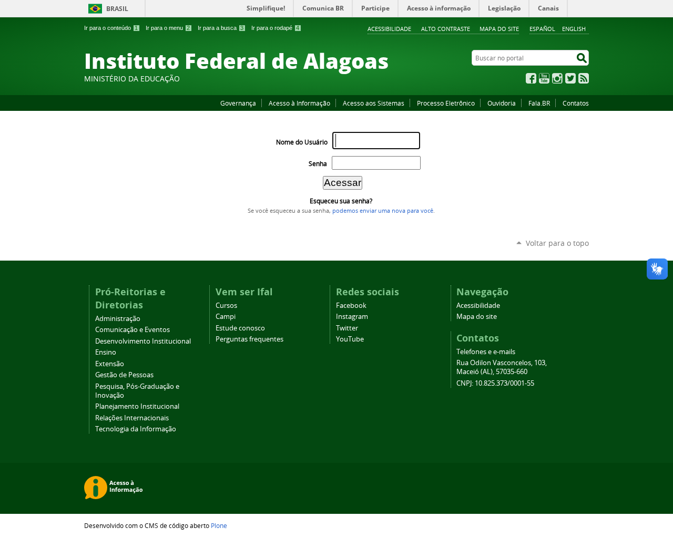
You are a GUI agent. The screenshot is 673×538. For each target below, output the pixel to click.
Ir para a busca (220, 28)
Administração (117, 318)
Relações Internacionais (132, 417)
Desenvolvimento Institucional (143, 341)
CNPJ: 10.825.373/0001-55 (495, 383)
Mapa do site (499, 29)
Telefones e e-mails (485, 351)
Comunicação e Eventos (132, 329)
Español (542, 29)
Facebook (531, 78)
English (574, 29)
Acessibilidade (389, 29)
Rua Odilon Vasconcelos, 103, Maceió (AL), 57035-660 (501, 367)
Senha (318, 163)
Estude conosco (240, 328)
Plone (219, 525)
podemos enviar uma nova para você (382, 210)
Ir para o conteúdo (111, 28)
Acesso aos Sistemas (373, 103)
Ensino (105, 352)
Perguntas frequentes (249, 339)
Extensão (109, 363)
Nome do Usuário (302, 142)
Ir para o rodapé (275, 28)
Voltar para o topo (557, 243)
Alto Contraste (445, 29)
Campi (226, 316)
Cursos (226, 305)
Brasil (117, 8)
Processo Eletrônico (446, 103)
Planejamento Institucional (137, 406)
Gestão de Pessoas (124, 374)
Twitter (570, 78)
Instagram (557, 78)
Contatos (576, 103)
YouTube (544, 78)
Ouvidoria (501, 103)
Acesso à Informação (299, 103)
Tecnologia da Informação (135, 429)
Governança (238, 103)
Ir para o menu (168, 28)
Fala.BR (539, 103)
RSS (583, 78)
